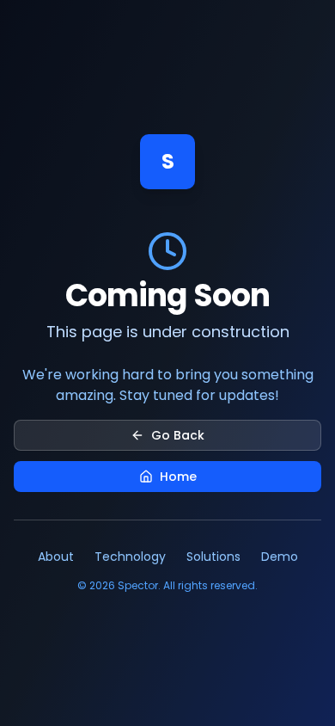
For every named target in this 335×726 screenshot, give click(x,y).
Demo (279, 556)
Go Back (177, 435)
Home (178, 476)
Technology (130, 556)
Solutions (213, 556)
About (56, 556)
